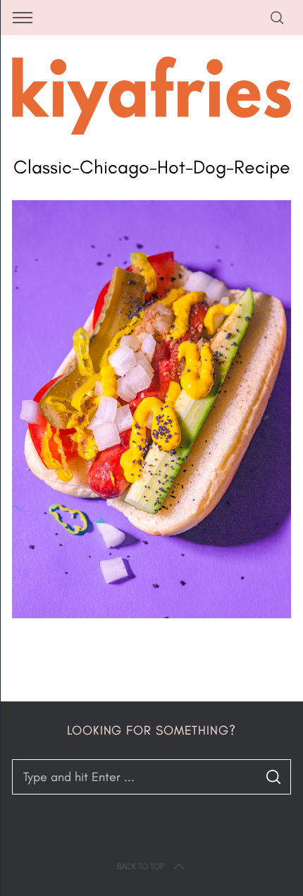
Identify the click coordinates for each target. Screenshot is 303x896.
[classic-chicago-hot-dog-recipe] (151, 614)
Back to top (140, 866)
